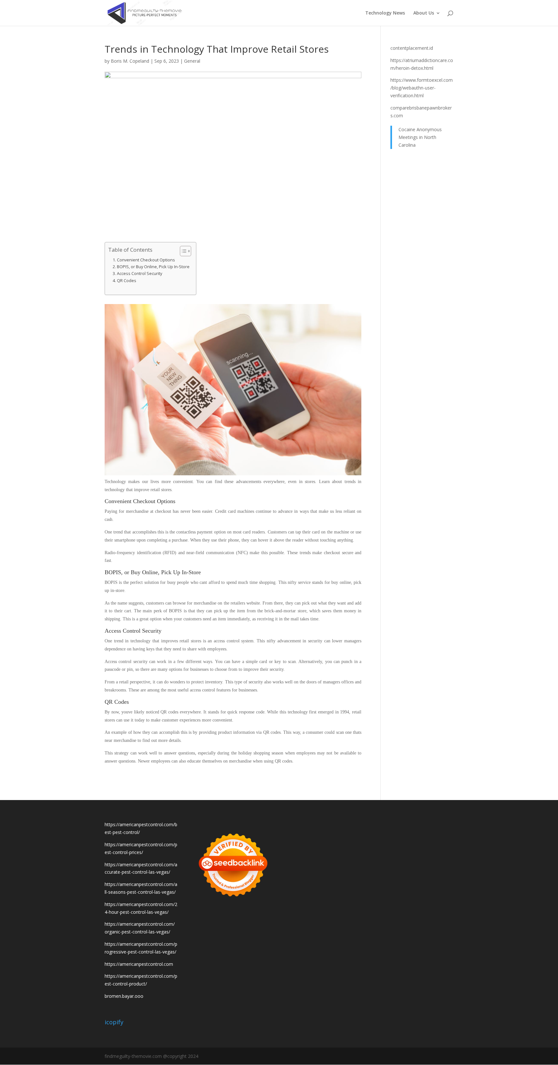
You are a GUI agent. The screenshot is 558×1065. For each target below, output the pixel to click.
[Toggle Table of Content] (182, 251)
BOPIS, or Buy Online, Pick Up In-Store (153, 266)
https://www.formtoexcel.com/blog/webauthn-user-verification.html (421, 88)
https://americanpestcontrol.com (139, 964)
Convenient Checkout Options (146, 260)
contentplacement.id (411, 48)
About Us (423, 13)
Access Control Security (139, 273)
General (192, 61)
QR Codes (126, 280)
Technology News (385, 13)
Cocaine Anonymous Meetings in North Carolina (420, 137)
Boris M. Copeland (130, 61)
